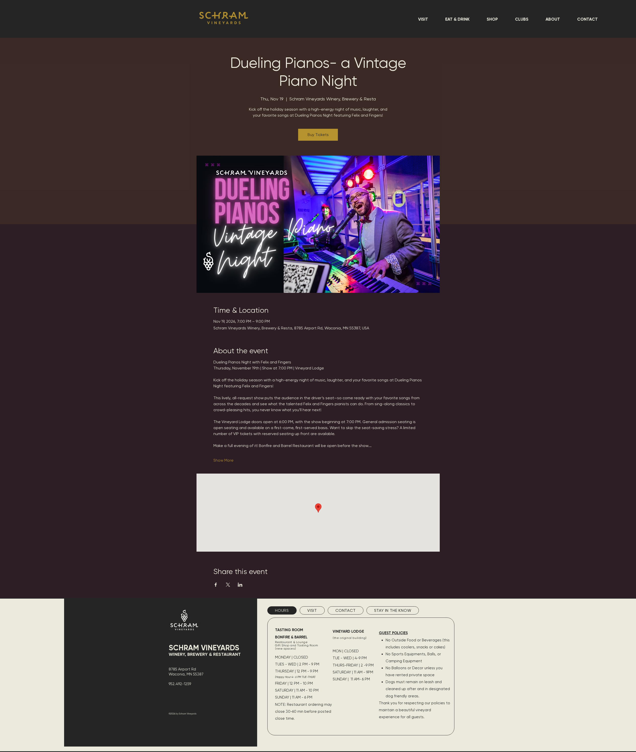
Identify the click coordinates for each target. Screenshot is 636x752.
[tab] (282, 610)
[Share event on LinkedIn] (240, 585)
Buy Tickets (318, 134)
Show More (223, 460)
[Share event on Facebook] (215, 585)
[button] (423, 19)
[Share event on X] (228, 585)
